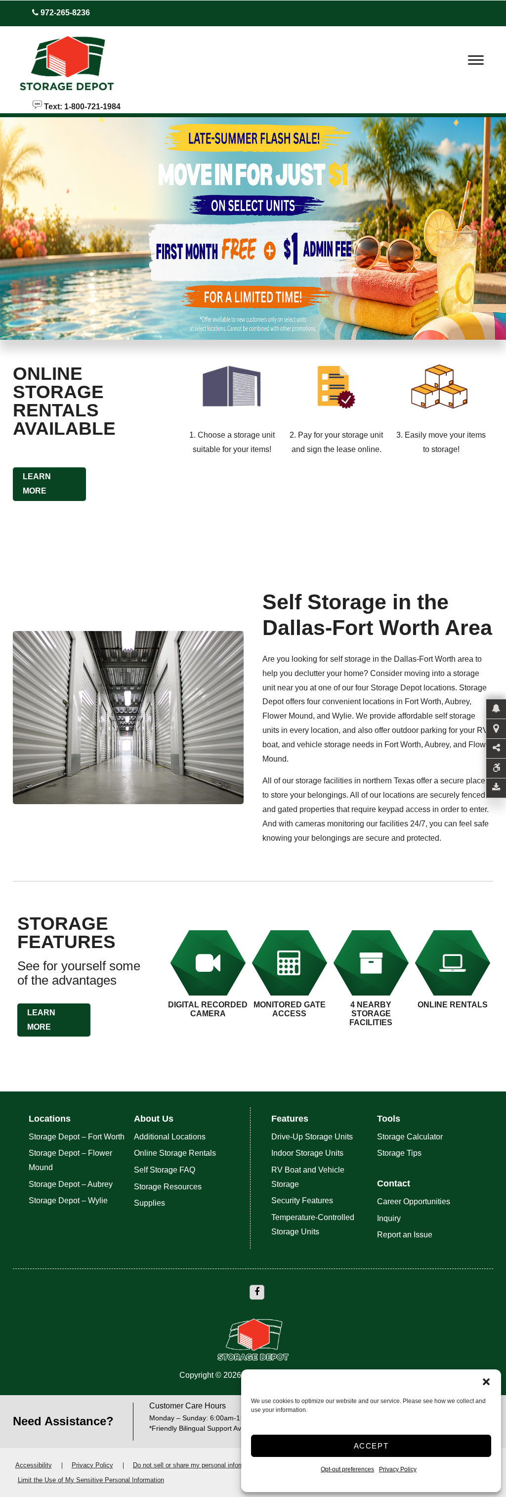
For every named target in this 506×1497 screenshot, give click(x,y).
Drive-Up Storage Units (312, 1137)
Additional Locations (170, 1137)
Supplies (149, 1203)
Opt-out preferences (347, 1469)
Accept (371, 1446)
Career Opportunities (413, 1201)
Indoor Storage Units (307, 1153)
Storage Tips (399, 1153)
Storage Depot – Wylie (68, 1200)
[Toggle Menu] (476, 62)
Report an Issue (404, 1234)
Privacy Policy (398, 1469)
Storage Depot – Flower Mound (70, 1160)
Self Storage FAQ (164, 1170)
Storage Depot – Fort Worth (77, 1137)
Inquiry (389, 1218)
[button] (486, 1382)
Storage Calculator (410, 1137)
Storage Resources (168, 1186)
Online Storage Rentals (175, 1153)
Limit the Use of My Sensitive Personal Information (91, 1480)
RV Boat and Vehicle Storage (307, 1177)
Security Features (302, 1200)
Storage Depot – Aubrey (71, 1184)
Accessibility (33, 1465)
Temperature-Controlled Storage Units (312, 1224)
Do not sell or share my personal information (196, 1465)
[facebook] (257, 1292)
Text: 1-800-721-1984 (81, 105)
